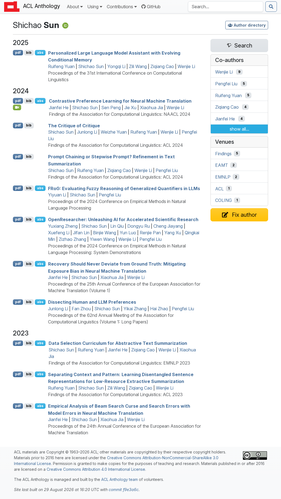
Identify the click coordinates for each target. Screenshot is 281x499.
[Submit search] (271, 6)
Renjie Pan (150, 232)
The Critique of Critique (74, 125)
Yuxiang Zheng (63, 226)
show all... (239, 129)
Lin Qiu (117, 226)
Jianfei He (59, 107)
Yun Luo (128, 232)
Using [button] (93, 6)
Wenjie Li (186, 66)
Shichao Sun (91, 66)
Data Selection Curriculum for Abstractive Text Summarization (118, 343)
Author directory (250, 25)
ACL (219, 188)
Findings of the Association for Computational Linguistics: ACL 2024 (115, 145)
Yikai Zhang (135, 308)
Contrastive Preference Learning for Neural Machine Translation (120, 101)
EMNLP (223, 177)
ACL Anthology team (119, 479)
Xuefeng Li (58, 232)
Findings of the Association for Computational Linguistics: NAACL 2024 (119, 114)
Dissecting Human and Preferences (92, 302)
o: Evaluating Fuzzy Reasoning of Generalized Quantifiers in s (124, 188)
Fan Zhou (81, 308)
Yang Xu (172, 232)
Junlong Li (87, 132)
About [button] (73, 6)
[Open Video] (17, 107)
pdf (18, 52)
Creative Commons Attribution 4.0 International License (96, 469)
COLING (223, 200)
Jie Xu (130, 107)
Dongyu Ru (138, 226)
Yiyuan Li (57, 195)
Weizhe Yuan (114, 132)
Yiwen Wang (102, 239)
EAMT (221, 165)
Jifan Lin (81, 232)
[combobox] (225, 6)
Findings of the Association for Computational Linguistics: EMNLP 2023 (119, 363)
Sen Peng (111, 107)
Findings (223, 153)
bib (29, 52)
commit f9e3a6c (124, 489)
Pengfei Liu (167, 170)
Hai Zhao (159, 308)
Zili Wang (138, 66)
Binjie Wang (104, 232)
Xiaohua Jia (151, 107)
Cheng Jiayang (168, 226)
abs (40, 52)
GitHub (154, 6)
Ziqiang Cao (162, 66)
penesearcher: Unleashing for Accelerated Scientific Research (123, 219)
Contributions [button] (120, 6)
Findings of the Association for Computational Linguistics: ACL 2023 (115, 394)
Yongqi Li (116, 66)
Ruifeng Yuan (61, 66)
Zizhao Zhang (72, 239)
